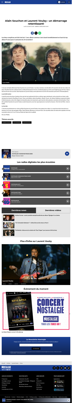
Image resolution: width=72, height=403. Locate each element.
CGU (27, 397)
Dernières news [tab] (19, 210)
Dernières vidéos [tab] (53, 210)
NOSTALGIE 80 (15, 200)
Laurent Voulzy (8, 281)
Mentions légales (20, 397)
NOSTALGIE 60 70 (15, 184)
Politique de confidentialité (45, 397)
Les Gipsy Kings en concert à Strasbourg (12, 332)
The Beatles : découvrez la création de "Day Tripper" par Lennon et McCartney (36, 230)
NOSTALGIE (14, 168)
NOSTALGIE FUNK (16, 192)
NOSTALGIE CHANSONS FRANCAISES (22, 153)
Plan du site (7, 397)
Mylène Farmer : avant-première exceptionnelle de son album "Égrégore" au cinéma (37, 215)
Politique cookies (33, 397)
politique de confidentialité (21, 352)
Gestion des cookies (63, 397)
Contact (13, 397)
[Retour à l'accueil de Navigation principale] (8, 2)
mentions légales (13, 352)
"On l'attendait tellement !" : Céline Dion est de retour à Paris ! (32, 222)
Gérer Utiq (54, 397)
